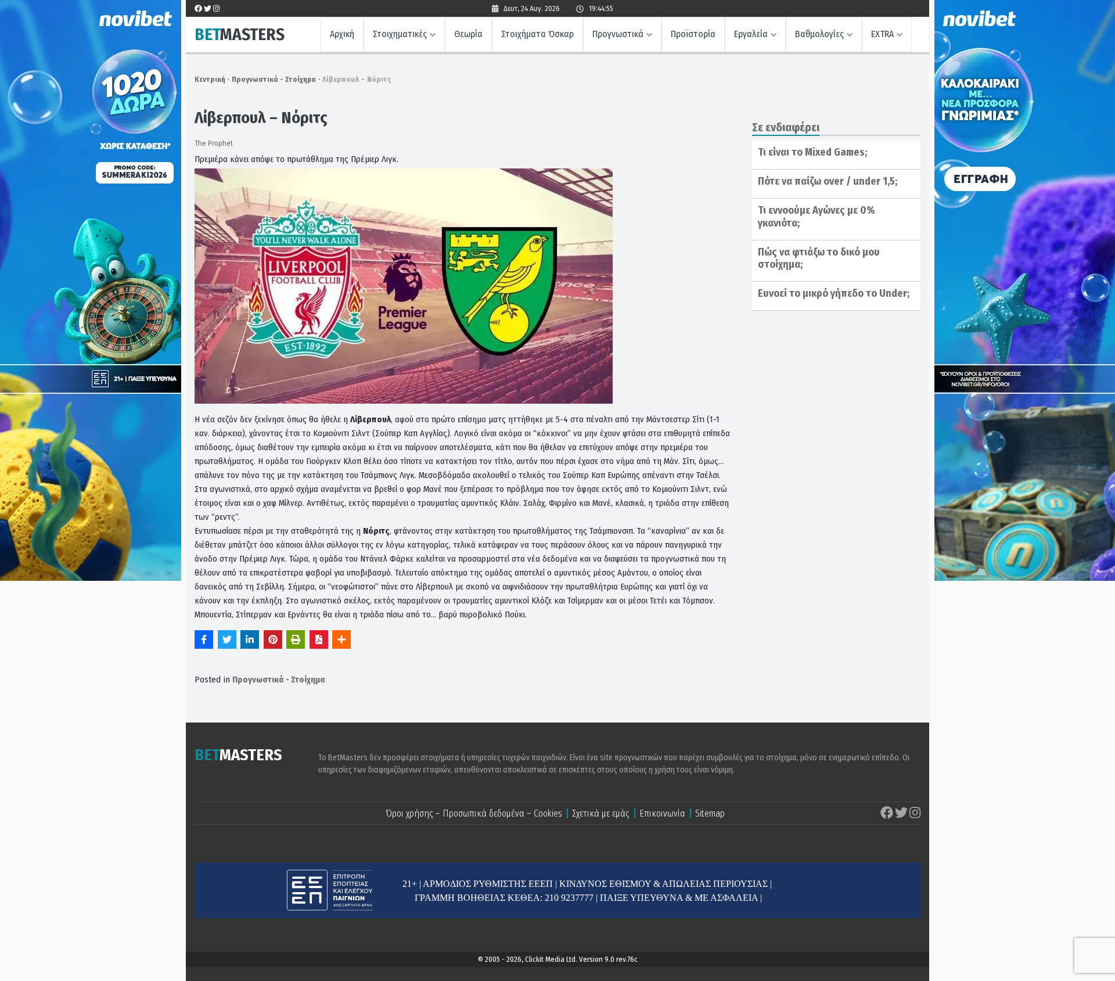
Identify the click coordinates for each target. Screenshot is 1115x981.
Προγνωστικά (617, 33)
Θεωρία (468, 33)
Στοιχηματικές (400, 33)
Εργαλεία (751, 33)
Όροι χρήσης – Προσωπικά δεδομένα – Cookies (474, 813)
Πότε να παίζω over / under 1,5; (827, 181)
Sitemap (710, 813)
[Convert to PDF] (319, 639)
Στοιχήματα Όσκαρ (537, 33)
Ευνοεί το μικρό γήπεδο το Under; (833, 293)
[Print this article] (295, 639)
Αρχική (342, 33)
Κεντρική (210, 79)
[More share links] (341, 639)
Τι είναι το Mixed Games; (812, 152)
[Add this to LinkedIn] (249, 639)
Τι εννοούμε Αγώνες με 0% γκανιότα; (816, 216)
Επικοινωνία (662, 813)
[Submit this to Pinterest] (273, 639)
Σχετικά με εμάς (601, 813)
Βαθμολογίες (819, 33)
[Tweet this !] (227, 639)
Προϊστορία (693, 33)
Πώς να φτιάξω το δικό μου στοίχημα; (819, 258)
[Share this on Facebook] (204, 639)
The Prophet (214, 143)
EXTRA (882, 33)
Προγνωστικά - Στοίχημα (274, 79)
